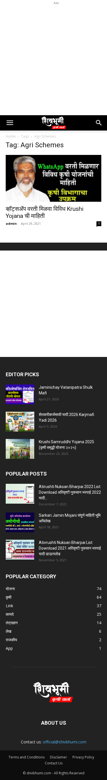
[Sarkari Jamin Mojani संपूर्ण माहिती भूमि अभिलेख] (20, 522)
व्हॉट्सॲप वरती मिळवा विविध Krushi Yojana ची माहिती (45, 212)
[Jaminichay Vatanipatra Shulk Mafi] (20, 394)
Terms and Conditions (27, 757)
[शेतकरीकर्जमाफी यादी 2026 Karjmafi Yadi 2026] (20, 422)
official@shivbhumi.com (64, 742)
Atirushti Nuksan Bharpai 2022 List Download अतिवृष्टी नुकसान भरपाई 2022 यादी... (70, 492)
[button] (10, 123)
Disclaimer (58, 757)
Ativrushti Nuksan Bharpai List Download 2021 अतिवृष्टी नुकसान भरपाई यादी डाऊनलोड (70, 548)
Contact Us (53, 763)
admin (11, 223)
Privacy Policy (83, 757)
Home (11, 136)
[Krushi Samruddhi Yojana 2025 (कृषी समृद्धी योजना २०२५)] (20, 449)
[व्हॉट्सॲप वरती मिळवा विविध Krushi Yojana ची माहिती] (53, 178)
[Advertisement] (53, 59)
